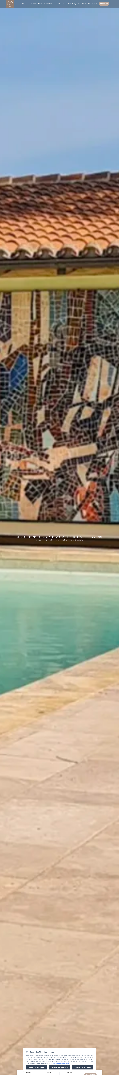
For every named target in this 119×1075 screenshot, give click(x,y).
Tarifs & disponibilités (89, 4)
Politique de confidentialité (61, 1063)
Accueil (24, 4)
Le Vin (64, 4)
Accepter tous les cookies (83, 1067)
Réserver (104, 4)
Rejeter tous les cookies (36, 1067)
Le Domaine (32, 4)
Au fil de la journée (74, 4)
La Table (57, 4)
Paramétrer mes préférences (59, 1067)
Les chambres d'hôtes (45, 4)
